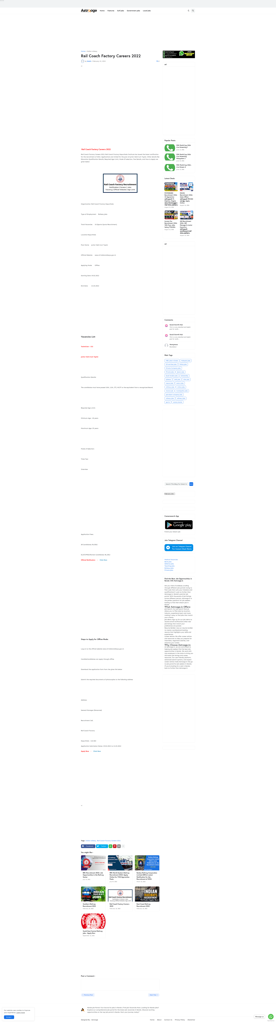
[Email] (119, 846)
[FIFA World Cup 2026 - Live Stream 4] (170, 167)
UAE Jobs (177, 379)
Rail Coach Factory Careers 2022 (109, 841)
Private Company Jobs (173, 368)
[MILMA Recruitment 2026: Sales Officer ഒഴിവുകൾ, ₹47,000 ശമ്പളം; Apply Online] (186, 186)
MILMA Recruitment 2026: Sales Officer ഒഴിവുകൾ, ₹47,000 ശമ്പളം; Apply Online (186, 198)
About (159, 1020)
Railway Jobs (169, 568)
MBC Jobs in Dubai (172, 360)
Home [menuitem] (102, 11)
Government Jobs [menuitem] (133, 11)
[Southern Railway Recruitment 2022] (93, 894)
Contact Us (168, 1020)
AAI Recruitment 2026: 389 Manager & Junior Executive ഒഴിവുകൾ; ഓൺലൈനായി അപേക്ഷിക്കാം (186, 227)
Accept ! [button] (9, 1017)
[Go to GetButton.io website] (270, 1020)
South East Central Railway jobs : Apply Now (93, 932)
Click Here (103, 560)
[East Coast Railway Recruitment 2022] (147, 894)
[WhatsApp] (110, 846)
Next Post (153, 995)
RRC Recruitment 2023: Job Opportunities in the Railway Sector (93, 875)
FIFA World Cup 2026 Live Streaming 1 (183, 146)
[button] (188, 11)
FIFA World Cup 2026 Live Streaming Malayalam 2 (183, 156)
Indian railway (92, 51)
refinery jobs (181, 398)
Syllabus (168, 379)
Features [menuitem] (110, 11)
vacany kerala (177, 402)
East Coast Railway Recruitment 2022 (144, 905)
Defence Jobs (169, 564)
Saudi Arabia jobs (172, 376)
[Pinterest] (115, 846)
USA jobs (186, 379)
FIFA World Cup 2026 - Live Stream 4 (184, 166)
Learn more (20, 1013)
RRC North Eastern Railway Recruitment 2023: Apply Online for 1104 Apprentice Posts (119, 876)
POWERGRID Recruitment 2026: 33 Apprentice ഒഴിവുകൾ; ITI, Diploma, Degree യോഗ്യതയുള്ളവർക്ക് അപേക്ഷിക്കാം (171, 199)
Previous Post (88, 995)
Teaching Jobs (170, 566)
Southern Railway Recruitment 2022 (89, 905)
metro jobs (179, 383)
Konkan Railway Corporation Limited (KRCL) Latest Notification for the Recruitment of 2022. (147, 876)
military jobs (170, 387)
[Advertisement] (138, 32)
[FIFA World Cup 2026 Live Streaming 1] (170, 147)
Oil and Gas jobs (171, 364)
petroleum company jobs (174, 394)
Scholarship (184, 376)
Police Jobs (183, 364)
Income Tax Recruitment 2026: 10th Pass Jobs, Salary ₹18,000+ (171, 224)
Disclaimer (191, 1020)
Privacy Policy (180, 1020)
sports (168, 402)
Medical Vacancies (171, 560)
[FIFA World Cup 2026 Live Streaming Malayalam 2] (170, 156)
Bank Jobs (168, 562)
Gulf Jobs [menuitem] (120, 11)
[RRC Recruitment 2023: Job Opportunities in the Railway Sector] (93, 862)
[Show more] (123, 846)
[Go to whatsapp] (271, 1016)
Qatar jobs (180, 372)
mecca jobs (169, 383)
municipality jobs (182, 391)
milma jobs (181, 387)
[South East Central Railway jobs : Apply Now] (93, 921)
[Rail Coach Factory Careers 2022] (120, 894)
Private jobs (170, 372)
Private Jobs (169, 570)
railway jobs (170, 398)
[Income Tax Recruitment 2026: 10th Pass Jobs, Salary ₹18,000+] (171, 215)
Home (83, 51)
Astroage (94, 1020)
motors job (169, 391)
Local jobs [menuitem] (147, 11)
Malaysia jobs (185, 360)
